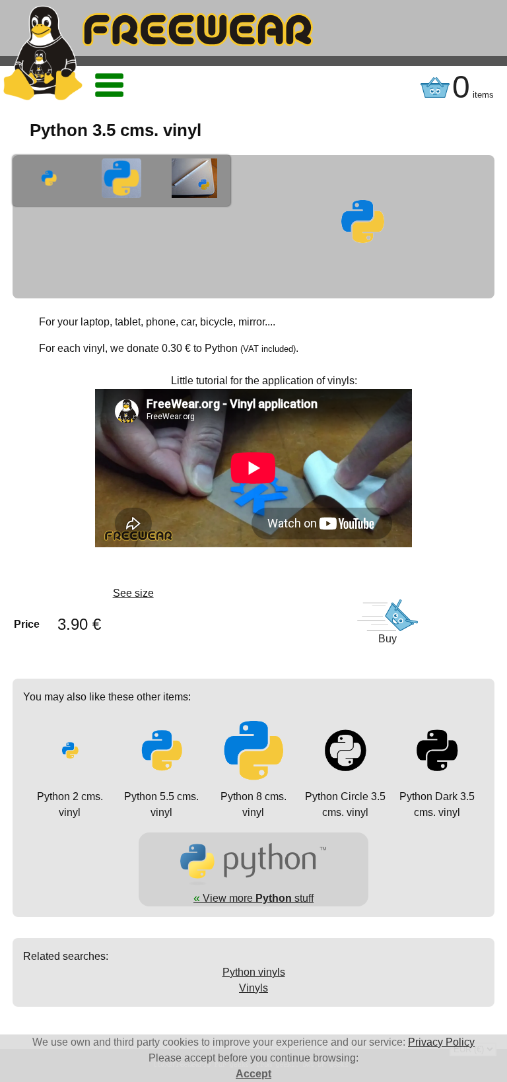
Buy (387, 638)
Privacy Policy (441, 1042)
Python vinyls (253, 972)
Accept (253, 1073)
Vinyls (253, 988)
